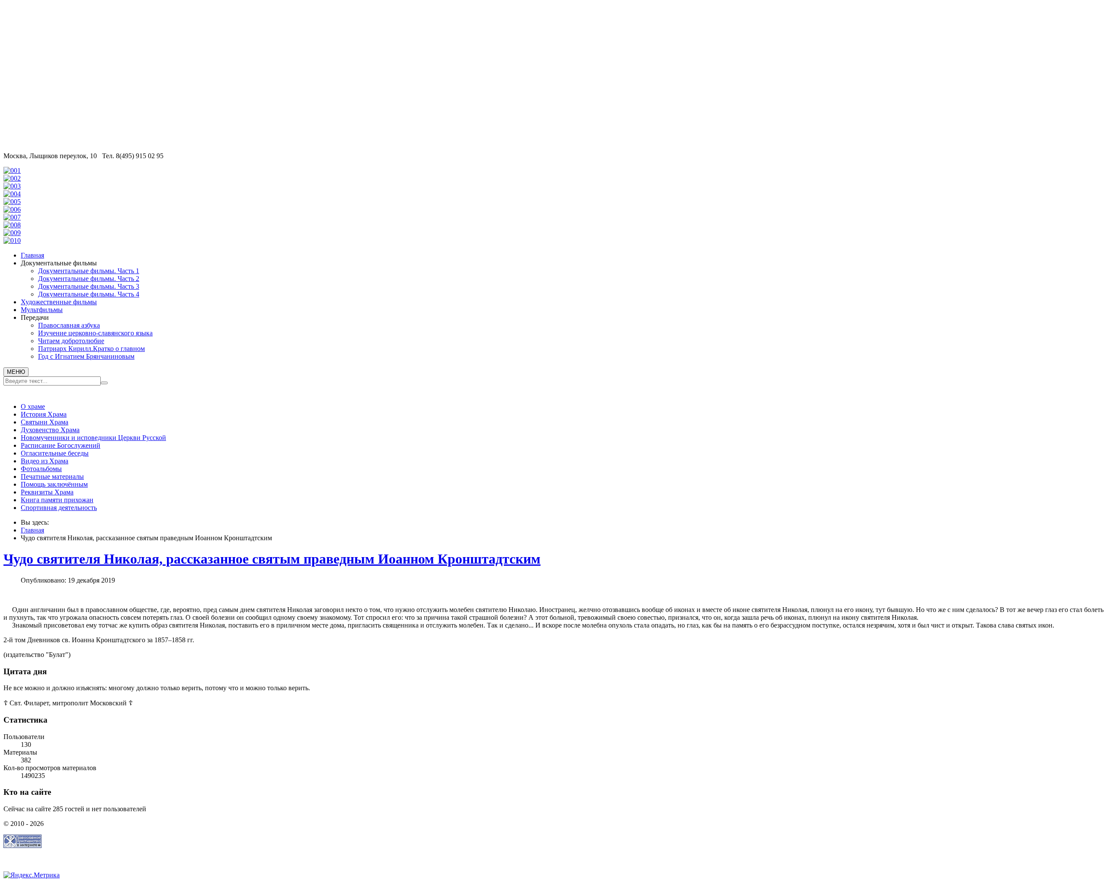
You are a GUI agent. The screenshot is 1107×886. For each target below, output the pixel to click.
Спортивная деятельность (59, 507)
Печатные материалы (52, 476)
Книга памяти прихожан (57, 500)
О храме (33, 406)
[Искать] (104, 383)
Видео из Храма (44, 461)
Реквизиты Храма (47, 492)
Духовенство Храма (50, 429)
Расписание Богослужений (60, 445)
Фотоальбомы (41, 468)
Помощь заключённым (54, 484)
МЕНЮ (16, 372)
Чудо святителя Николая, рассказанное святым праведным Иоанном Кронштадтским (272, 559)
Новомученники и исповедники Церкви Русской (93, 437)
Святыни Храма (44, 422)
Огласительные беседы (55, 453)
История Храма (44, 414)
